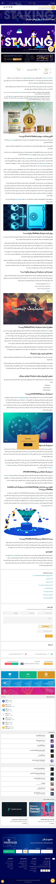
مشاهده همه (3, 696)
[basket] (9, 7)
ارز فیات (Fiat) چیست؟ (48, 588)
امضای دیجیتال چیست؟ (48, 591)
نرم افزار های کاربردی (32, 866)
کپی (22, 664)
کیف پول (20, 92)
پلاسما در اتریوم (49, 579)
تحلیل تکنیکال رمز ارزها (23, 867)
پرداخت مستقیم (10, 867)
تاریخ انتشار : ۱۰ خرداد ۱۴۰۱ (24, 817)
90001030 (9, 843)
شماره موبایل (38, 848)
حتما (28, 444)
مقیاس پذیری (18, 199)
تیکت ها (11, 868)
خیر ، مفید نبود (8, 664)
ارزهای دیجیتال (14, 555)
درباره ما (25, 868)
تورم (47, 291)
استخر (47, 331)
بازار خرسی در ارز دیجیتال (48, 595)
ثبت (14, 848)
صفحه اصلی (53, 16)
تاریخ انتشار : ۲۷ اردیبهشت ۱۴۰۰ (50, 817)
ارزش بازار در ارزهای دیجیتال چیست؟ (45, 585)
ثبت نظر (49, 636)
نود (47, 193)
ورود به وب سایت (10, 861)
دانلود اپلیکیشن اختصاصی (33, 863)
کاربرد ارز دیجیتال (49, 582)
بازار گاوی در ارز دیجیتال (48, 598)
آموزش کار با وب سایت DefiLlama (20, 819)
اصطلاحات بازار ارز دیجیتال (37, 16)
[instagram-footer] (44, 870)
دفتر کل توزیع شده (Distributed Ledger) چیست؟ (43, 575)
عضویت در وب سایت (9, 863)
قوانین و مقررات (33, 868)
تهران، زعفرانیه (46, 861)
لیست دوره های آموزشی (23, 863)
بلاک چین (8, 475)
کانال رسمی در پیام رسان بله (33, 871)
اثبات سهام (11, 140)
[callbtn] (2, 881)
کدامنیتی (26, 848)
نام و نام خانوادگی (49, 848)
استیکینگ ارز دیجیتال (48, 78)
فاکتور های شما (10, 865)
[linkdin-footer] (41, 870)
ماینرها (43, 163)
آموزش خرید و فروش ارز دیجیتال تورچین (46, 819)
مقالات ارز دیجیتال (46, 16)
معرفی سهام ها (24, 865)
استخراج (31, 78)
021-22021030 (45, 863)
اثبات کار (30, 155)
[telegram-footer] (49, 870)
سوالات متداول (33, 861)
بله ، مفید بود (15, 664)
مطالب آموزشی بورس (23, 861)
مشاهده (52, 823)
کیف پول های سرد (22, 398)
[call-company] (11, 7)
